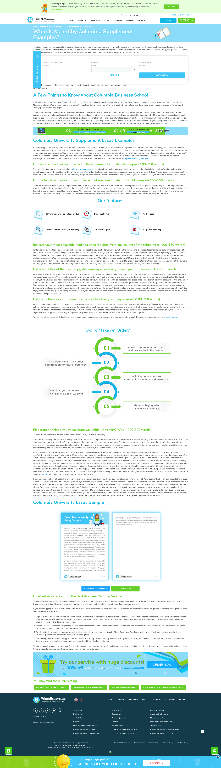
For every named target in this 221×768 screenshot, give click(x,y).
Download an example (95, 589)
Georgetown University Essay (51, 687)
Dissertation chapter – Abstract (84, 729)
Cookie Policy (168, 743)
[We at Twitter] (41, 710)
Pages (93, 65)
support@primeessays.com (43, 722)
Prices (106, 20)
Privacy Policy (139, 743)
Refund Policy (154, 743)
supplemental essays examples (83, 169)
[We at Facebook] (35, 710)
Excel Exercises (117, 726)
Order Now (95, 20)
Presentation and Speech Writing (162, 722)
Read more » (56, 10)
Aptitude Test (78, 718)
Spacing (46, 65)
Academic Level (145, 62)
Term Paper (77, 710)
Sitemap (182, 700)
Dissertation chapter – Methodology (86, 733)
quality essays (172, 317)
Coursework (116, 714)
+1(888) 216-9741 (40, 717)
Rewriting (77, 722)
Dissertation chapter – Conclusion (162, 733)
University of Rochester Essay (89, 687)
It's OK (171, 7)
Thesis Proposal (156, 726)
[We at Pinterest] (47, 710)
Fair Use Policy (182, 743)
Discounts (117, 20)
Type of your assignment (52, 62)
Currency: (143, 65)
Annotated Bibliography (159, 714)
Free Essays (170, 700)
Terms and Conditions (122, 743)
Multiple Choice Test (157, 718)
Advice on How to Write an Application (163, 687)
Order (168, 21)
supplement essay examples (136, 158)
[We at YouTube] (54, 710)
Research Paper (118, 710)
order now (125, 589)
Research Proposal (157, 710)
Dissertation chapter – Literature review (165, 729)
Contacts (141, 20)
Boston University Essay (124, 687)
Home (72, 20)
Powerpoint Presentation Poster (85, 726)
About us (82, 20)
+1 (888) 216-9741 (187, 15)
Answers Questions (119, 718)
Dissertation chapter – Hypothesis (124, 729)
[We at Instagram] (60, 710)
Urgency (94, 62)
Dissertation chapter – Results (123, 733)
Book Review (78, 714)
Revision (115, 722)
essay (45, 474)
